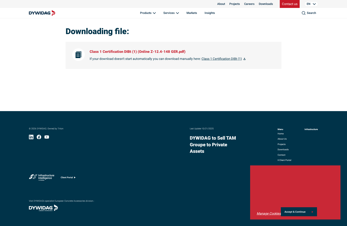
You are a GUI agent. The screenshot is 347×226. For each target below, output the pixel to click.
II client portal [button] (284, 160)
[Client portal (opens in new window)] (68, 178)
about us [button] (282, 139)
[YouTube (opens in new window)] (46, 138)
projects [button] (282, 144)
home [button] (281, 133)
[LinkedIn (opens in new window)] (31, 138)
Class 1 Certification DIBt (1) (222, 59)
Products (145, 13)
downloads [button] (283, 149)
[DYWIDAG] (42, 13)
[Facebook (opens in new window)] (39, 138)
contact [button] (281, 155)
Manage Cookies (269, 213)
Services (168, 13)
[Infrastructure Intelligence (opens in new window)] (41, 178)
